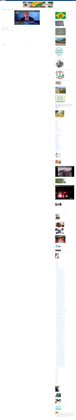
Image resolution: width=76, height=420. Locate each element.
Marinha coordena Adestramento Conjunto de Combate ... (61, 312)
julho (56, 368)
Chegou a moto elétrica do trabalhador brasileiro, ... (60, 340)
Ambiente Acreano (56, 121)
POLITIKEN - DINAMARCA (57, 145)
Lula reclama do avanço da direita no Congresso (60, 278)
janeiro (57, 373)
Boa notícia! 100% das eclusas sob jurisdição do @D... (60, 357)
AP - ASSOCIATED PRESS (57, 135)
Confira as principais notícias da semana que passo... (60, 292)
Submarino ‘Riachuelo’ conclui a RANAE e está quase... (60, 366)
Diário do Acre (56, 125)
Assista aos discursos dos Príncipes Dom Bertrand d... (60, 272)
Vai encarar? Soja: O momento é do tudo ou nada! (60, 288)
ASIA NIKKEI (56, 136)
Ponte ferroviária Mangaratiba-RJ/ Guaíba (59, 350)
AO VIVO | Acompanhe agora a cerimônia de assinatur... (60, 274)
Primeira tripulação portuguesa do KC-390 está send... (60, 313)
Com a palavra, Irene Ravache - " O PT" (59, 293)
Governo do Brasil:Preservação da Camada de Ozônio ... (60, 323)
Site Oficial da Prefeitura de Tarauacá (58, 130)
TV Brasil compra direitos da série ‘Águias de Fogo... (60, 285)
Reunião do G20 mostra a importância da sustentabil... (60, 324)
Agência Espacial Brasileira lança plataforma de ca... (60, 359)
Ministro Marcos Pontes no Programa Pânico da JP (60, 326)
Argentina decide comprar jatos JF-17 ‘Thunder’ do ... (60, 337)
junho (56, 369)
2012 (56, 380)
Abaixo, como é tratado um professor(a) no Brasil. (59, 201)
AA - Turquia (56, 133)
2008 (56, 383)
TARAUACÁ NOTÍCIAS (38, 2)
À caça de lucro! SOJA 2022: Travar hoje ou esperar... (60, 306)
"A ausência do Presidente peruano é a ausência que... (60, 314)
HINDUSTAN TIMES (57, 141)
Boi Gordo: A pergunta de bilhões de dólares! (60, 281)
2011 (56, 381)
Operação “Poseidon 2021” (58, 319)
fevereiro (57, 372)
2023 (56, 263)
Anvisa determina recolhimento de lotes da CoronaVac (60, 317)
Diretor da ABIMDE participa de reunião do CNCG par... (60, 303)
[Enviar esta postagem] (6, 25)
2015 (56, 378)
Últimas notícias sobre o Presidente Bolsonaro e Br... (60, 327)
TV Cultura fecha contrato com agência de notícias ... (60, 296)
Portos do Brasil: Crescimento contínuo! (59, 286)
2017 (56, 376)
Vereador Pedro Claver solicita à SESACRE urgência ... (60, 365)
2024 (56, 262)
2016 (56, 377)
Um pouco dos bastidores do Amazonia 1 (59, 276)
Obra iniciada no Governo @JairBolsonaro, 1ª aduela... (60, 347)
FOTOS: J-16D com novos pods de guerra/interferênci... (60, 295)
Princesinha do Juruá (57, 128)
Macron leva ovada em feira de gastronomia (59, 275)
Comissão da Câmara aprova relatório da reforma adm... (60, 299)
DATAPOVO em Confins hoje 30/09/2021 (59, 269)
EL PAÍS (56, 139)
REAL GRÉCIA (56, 146)
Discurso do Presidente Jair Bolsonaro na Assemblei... (60, 321)
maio (56, 370)
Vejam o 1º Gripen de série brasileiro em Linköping (60, 341)
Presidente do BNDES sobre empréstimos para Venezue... (60, 362)
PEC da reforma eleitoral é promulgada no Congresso (60, 279)
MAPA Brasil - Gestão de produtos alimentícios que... (60, 309)
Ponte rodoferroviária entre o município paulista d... (60, 290)
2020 (56, 374)
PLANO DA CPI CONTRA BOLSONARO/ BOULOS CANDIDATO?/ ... (62, 358)
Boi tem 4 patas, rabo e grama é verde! (59, 331)
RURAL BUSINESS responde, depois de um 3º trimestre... (60, 268)
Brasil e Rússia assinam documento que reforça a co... (60, 320)
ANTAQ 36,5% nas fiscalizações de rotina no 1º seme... (60, 364)
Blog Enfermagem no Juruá (57, 123)
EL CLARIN (56, 138)
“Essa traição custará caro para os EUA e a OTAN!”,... (60, 328)
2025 (56, 261)
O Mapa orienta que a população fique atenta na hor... (60, 352)
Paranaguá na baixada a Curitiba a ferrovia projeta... (60, 338)
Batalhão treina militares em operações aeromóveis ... (60, 307)
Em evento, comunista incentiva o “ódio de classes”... (60, 283)
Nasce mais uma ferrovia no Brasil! (59, 334)
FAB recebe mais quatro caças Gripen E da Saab (60, 345)
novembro (57, 266)
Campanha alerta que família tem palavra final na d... (60, 348)
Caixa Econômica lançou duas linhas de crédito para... (60, 282)
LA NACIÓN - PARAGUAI (57, 143)
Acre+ (55, 119)
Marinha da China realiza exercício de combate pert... (60, 333)
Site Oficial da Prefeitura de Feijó (58, 129)
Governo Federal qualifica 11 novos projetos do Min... (60, 305)
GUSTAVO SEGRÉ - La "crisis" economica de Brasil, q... (60, 355)
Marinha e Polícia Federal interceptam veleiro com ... (60, 271)
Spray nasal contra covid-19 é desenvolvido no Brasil (60, 361)
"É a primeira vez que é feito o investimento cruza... (60, 330)
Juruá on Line (56, 126)
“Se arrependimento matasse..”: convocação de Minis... (60, 310)
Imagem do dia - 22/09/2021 (58, 316)
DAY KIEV (56, 137)
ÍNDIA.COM (56, 142)
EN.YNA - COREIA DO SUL (57, 140)
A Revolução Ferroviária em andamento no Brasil (60, 343)
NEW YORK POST (56, 144)
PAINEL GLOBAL (56, 127)
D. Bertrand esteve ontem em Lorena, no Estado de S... (60, 289)
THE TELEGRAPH (56, 150)
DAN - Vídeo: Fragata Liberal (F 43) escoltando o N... (60, 351)
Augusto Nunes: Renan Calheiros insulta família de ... (60, 300)
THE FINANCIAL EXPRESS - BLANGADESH (59, 148)
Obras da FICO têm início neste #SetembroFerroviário (60, 354)
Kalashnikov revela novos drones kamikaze (59, 302)
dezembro (57, 265)
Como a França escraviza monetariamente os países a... (60, 344)
